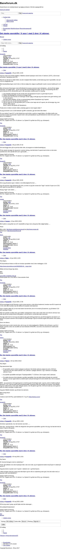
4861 (9, 202)
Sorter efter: (17, 521)
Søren (1, 337)
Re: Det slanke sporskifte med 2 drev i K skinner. (17, 139)
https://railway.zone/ (34, 397)
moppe (2, 199)
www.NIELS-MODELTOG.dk (8, 276)
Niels (1, 235)
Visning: (3, 521)
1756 (9, 57)
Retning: (30, 521)
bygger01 (2, 54)
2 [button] (3, 50)
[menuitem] (11, 20)
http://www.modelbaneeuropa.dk (16, 229)
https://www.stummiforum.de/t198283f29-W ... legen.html (15, 266)
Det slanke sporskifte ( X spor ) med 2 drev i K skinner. (24, 33)
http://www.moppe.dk (32, 229)
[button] (5, 51)
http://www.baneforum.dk (14, 230)
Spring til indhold (5, 9)
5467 (9, 340)
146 (9, 238)
